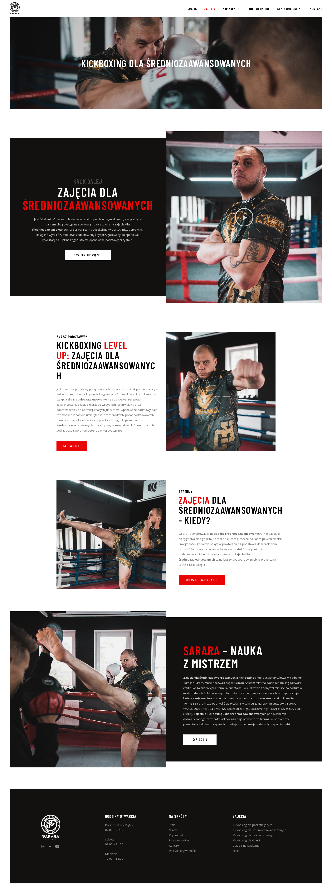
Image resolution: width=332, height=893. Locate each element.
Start (172, 825)
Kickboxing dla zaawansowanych (254, 835)
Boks (236, 851)
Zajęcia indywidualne (246, 845)
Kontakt (174, 845)
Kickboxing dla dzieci (246, 840)
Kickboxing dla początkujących (252, 825)
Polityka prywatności (182, 851)
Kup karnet (176, 835)
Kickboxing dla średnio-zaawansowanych (259, 830)
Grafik (173, 830)
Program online (179, 840)
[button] (244, 217)
